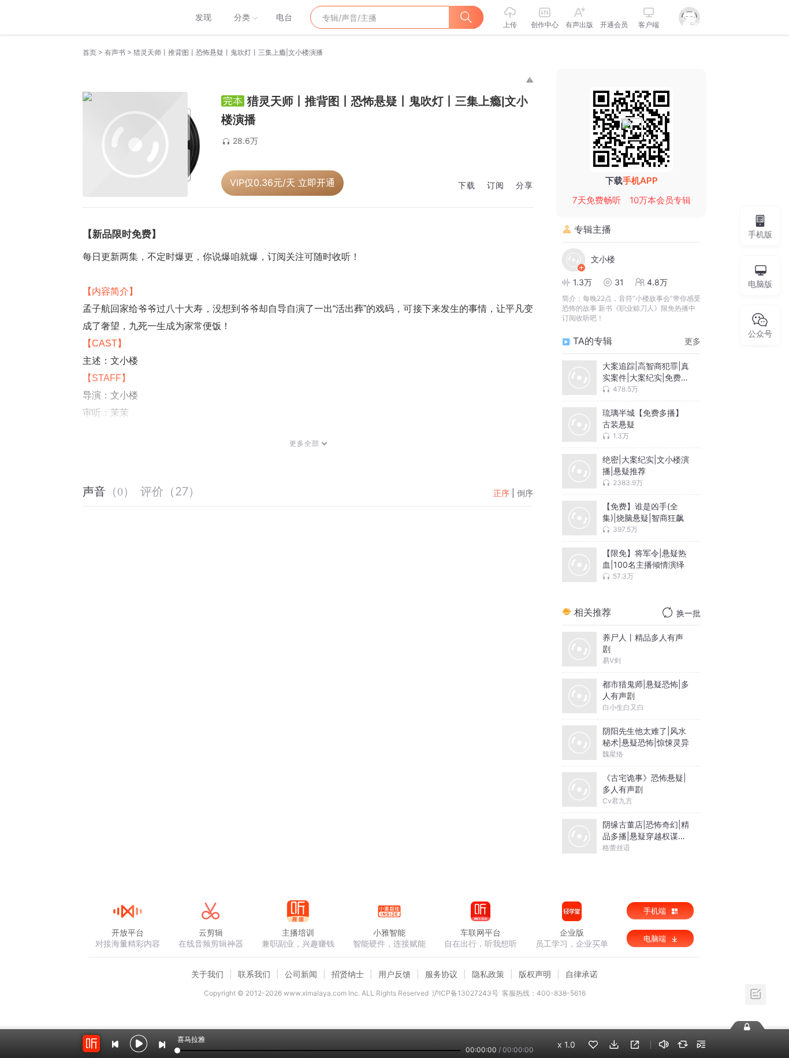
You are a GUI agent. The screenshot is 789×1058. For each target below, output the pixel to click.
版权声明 (535, 974)
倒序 (525, 493)
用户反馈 (394, 974)
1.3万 (582, 282)
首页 (89, 52)
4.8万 (657, 282)
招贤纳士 (348, 974)
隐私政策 (488, 974)
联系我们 (254, 974)
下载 (466, 185)
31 (619, 282)
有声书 (115, 52)
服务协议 (441, 974)
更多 (692, 341)
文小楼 (603, 259)
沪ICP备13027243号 (465, 993)
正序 (501, 493)
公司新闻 (301, 974)
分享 (524, 185)
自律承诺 (581, 974)
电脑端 (655, 938)
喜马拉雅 (127, 17)
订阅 (495, 185)
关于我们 (207, 974)
